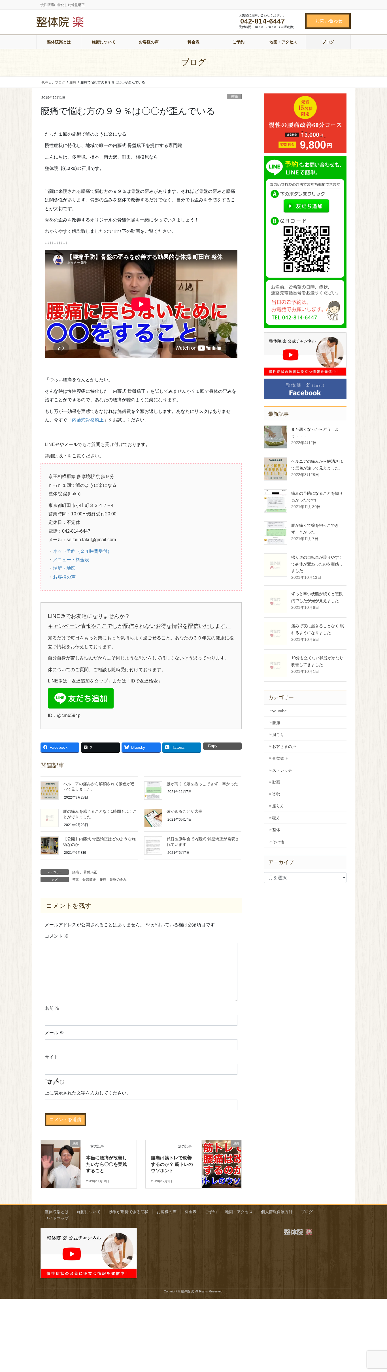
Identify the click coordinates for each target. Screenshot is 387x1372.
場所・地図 (64, 568)
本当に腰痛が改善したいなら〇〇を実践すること (106, 1164)
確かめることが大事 (184, 811)
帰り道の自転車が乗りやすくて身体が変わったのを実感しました (317, 564)
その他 (278, 842)
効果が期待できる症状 (128, 1211)
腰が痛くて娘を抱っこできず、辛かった (202, 784)
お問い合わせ (329, 20)
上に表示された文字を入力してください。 (88, 1093)
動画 (276, 782)
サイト (51, 1057)
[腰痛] (60, 1151)
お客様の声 (64, 577)
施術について (89, 1211)
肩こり (278, 734)
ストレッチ (282, 770)
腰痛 (234, 96)
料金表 (191, 1211)
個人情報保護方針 (277, 1211)
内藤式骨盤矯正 (88, 419)
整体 (75, 880)
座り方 (278, 806)
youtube (279, 711)
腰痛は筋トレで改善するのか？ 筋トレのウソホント (172, 1164)
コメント (57, 936)
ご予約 (211, 1211)
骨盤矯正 (90, 872)
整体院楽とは (57, 1211)
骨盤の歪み (118, 880)
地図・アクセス (239, 1211)
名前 (52, 1008)
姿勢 (276, 794)
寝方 (276, 818)
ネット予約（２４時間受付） (82, 551)
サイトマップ (57, 1218)
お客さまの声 (284, 746)
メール (54, 1032)
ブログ (307, 1211)
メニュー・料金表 (71, 559)
